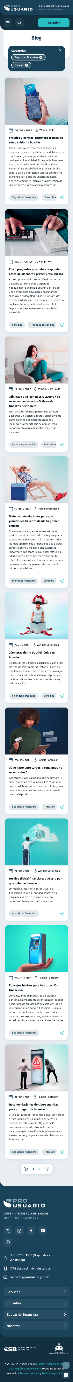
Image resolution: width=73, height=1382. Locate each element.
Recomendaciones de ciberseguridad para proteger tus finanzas (34, 1107)
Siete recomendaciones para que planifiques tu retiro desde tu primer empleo (34, 521)
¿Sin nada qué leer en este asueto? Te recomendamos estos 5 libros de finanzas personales (34, 401)
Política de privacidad (54, 1373)
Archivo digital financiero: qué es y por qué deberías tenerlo (35, 881)
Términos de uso (29, 1373)
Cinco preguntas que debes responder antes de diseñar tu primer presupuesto (36, 271)
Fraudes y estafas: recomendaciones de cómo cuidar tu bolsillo (36, 140)
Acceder (53, 23)
